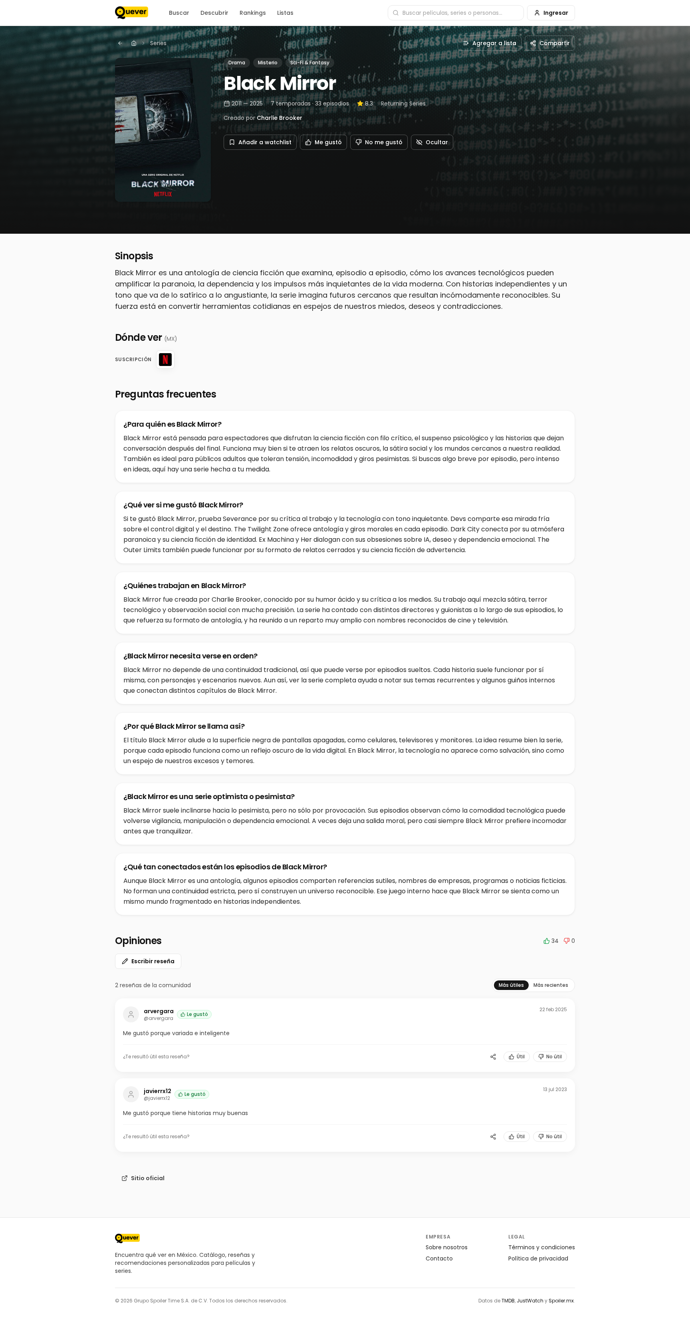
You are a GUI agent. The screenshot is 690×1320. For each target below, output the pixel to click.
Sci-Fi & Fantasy (309, 62)
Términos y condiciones (541, 1247)
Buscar (179, 13)
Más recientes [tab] (550, 985)
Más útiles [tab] (511, 985)
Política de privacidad (538, 1258)
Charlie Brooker (279, 118)
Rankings (253, 13)
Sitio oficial (148, 1178)
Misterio (268, 62)
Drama (236, 62)
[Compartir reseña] (493, 1057)
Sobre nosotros (447, 1247)
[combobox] (456, 12)
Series (158, 43)
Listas (285, 13)
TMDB (508, 1300)
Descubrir (214, 13)
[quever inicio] (131, 12)
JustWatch (530, 1300)
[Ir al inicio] (127, 1238)
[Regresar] (120, 43)
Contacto (439, 1258)
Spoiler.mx (561, 1300)
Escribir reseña (152, 961)
